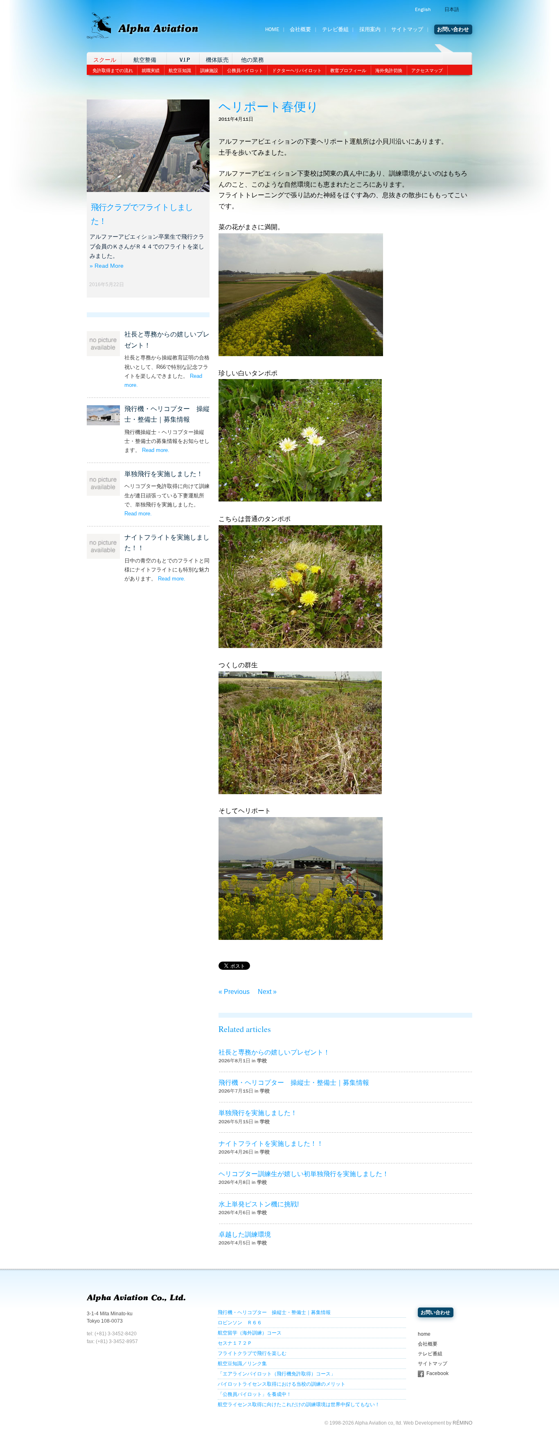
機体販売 (217, 60)
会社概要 (300, 29)
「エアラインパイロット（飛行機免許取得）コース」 (277, 1374)
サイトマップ (407, 29)
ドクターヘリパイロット (297, 70)
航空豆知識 (180, 70)
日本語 (451, 9)
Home (272, 29)
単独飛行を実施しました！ (163, 473)
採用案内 (370, 29)
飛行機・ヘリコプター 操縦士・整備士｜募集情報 (294, 1082)
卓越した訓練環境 (245, 1234)
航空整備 (144, 60)
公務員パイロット (245, 70)
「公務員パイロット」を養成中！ (254, 1394)
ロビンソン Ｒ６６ (240, 1323)
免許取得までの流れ (112, 70)
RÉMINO (462, 1423)
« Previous (234, 991)
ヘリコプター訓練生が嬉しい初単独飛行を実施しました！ (304, 1173)
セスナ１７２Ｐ (235, 1343)
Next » (267, 991)
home (424, 1334)
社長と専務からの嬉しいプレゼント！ (274, 1052)
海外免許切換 (388, 70)
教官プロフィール (348, 70)
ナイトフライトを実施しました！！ (271, 1143)
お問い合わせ (453, 29)
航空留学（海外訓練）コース (250, 1333)
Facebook (437, 1373)
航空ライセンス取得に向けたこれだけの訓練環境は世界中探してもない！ (299, 1404)
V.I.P (185, 60)
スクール (104, 60)
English (423, 9)
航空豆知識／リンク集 (242, 1363)
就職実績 (151, 70)
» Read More (107, 265)
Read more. (155, 450)
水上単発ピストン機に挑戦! (259, 1204)
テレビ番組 (335, 29)
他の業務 (252, 60)
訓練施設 (209, 70)
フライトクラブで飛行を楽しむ (252, 1353)
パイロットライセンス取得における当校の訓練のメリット (281, 1384)
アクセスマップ (427, 70)
